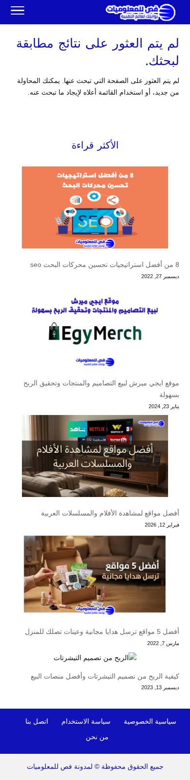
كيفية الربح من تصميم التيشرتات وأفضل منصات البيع (105, 676)
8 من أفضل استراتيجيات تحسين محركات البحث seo (104, 264)
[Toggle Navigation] (17, 12)
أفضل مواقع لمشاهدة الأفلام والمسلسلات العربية (110, 513)
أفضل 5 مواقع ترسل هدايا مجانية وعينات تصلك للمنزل (102, 631)
